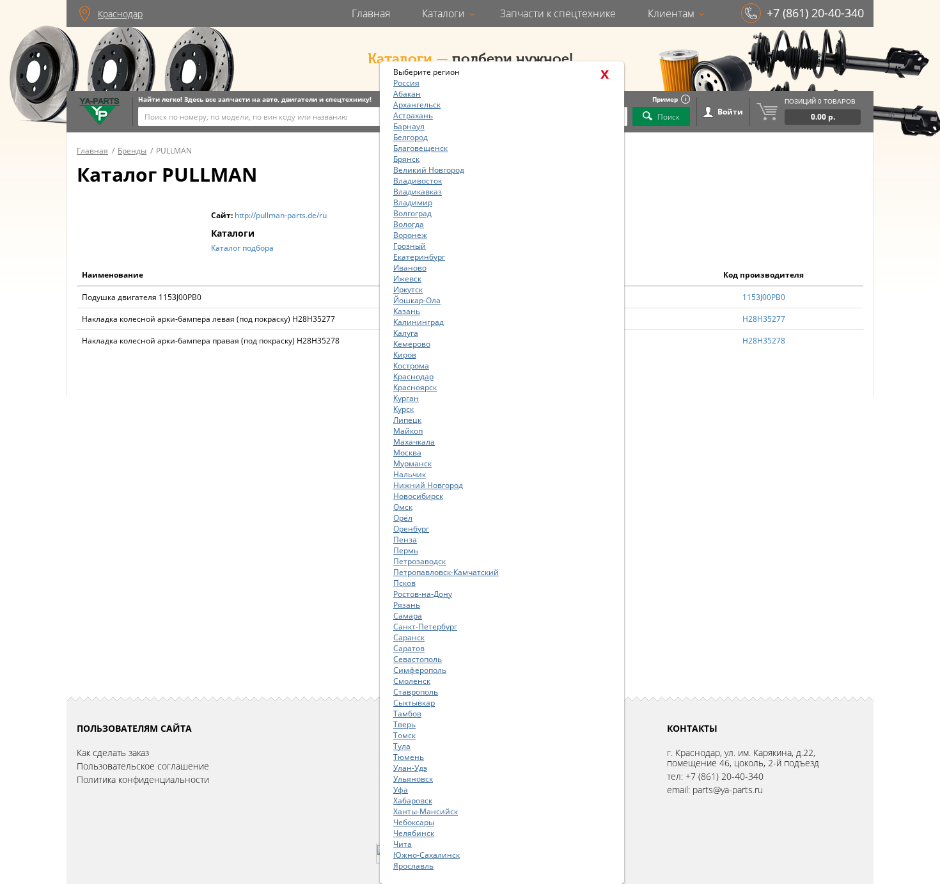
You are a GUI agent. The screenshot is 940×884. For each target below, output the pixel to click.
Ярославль (413, 865)
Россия (406, 82)
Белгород (410, 137)
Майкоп (408, 430)
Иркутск (408, 289)
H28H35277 (763, 318)
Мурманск (412, 463)
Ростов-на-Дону (422, 593)
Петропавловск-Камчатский (446, 572)
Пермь (405, 550)
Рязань (406, 604)
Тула (402, 746)
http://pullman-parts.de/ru (281, 215)
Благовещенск (420, 148)
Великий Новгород (428, 169)
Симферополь (419, 670)
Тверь (404, 724)
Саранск (409, 637)
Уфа (400, 789)
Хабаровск (412, 800)
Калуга (405, 333)
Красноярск (415, 387)
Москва (407, 452)
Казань (406, 311)
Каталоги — (408, 59)
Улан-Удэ (410, 767)
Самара (407, 615)
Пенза (405, 539)
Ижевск (407, 278)
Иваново (410, 267)
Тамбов (407, 713)
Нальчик (409, 474)
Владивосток (417, 180)
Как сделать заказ (113, 752)
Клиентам (671, 13)
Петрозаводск (419, 561)
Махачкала (414, 441)
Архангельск (417, 104)
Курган (406, 398)
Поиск (668, 116)
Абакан (407, 93)
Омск (402, 506)
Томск (404, 735)
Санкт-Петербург (425, 626)
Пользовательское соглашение (143, 766)
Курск (403, 409)
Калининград (418, 322)
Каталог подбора (242, 247)
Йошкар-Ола (417, 300)
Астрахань (413, 115)
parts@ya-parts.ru (728, 790)
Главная (371, 13)
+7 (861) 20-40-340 (815, 12)
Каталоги (443, 13)
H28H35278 (763, 340)
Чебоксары (413, 822)
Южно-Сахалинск (426, 854)
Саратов (409, 648)
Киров (404, 354)
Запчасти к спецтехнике (558, 13)
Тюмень (408, 757)
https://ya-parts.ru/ (99, 111)
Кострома (411, 365)
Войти (730, 112)
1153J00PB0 (763, 297)
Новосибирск (418, 496)
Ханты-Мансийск (425, 811)
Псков (404, 583)
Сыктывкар (414, 702)
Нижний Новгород (428, 485)
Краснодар (120, 14)
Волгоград (412, 213)
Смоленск (411, 680)
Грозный (409, 246)
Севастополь (417, 659)
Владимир (412, 202)
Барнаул (409, 126)
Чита (402, 844)
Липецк (407, 419)
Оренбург (411, 528)
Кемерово (411, 343)
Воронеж (410, 235)
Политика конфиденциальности (143, 779)
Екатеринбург (419, 256)
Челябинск (413, 833)
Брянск (406, 159)
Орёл (402, 517)
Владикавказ (417, 191)
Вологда (408, 224)
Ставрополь (415, 691)
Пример (665, 99)
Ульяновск (413, 778)
